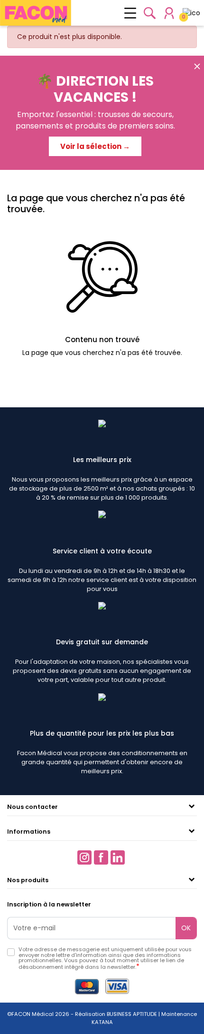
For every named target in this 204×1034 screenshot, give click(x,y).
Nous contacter (32, 807)
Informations (28, 831)
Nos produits (27, 880)
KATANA (102, 1022)
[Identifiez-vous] (169, 13)
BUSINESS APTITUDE (131, 1014)
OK (186, 928)
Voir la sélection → (95, 146)
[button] (149, 13)
